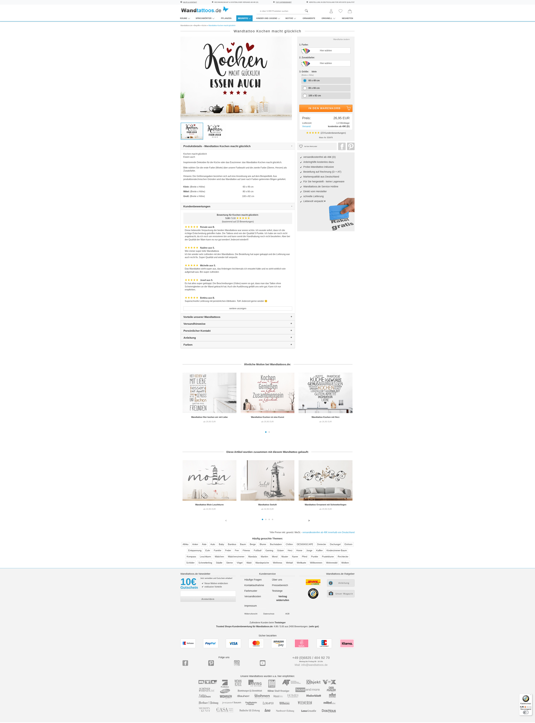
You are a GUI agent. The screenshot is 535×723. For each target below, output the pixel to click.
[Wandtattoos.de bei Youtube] (262, 663)
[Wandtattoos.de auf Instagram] (237, 663)
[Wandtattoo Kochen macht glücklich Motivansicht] (215, 131)
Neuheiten (347, 18)
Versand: (306, 126)
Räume (183, 18)
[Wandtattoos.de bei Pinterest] (211, 663)
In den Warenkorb (324, 108)
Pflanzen (226, 18)
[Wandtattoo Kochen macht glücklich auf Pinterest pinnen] (350, 146)
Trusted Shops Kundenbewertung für (244, 626)
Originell (327, 18)
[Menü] (530, 695)
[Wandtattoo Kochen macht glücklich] (236, 78)
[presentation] (226, 520)
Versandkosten (252, 596)
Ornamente (309, 18)
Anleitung (343, 583)
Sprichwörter (203, 18)
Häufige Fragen (253, 579)
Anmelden (208, 599)
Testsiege (277, 590)
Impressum (250, 605)
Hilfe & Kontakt (190, 2)
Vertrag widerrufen (282, 598)
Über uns (277, 579)
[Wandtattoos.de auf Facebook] (185, 663)
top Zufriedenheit (284, 2)
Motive (289, 18)
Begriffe (243, 18)
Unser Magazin (344, 594)
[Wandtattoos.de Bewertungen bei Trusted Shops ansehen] (313, 598)
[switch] (526, 712)
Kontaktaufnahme (254, 585)
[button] (266, 432)
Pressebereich (280, 585)
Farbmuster (250, 590)
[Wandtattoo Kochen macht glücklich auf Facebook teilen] (341, 146)
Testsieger (280, 622)
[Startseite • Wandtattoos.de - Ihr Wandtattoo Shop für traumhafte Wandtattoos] (204, 10)
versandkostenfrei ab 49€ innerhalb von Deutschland (328, 532)
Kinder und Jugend (266, 18)
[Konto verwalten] (331, 11)
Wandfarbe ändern (341, 39)
